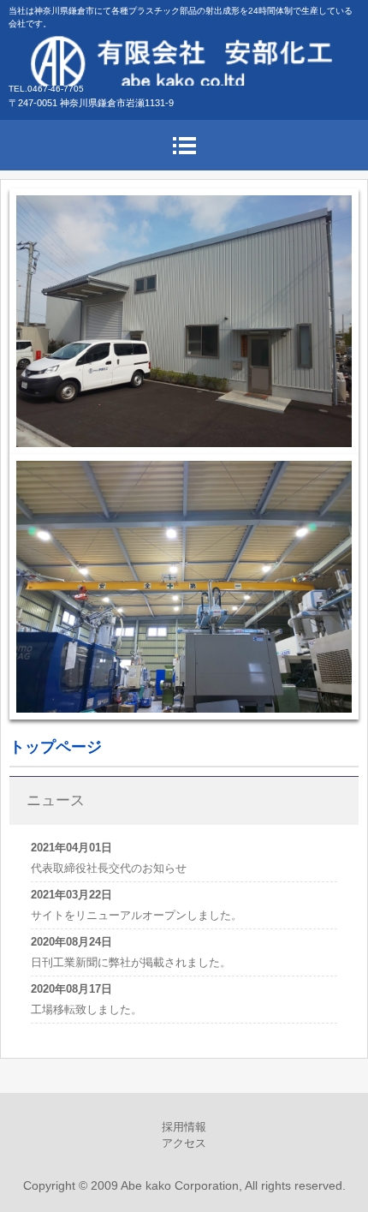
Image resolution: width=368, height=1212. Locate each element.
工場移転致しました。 (86, 1009)
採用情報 (184, 1126)
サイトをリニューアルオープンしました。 (136, 915)
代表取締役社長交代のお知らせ (109, 868)
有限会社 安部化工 (184, 60)
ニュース (56, 800)
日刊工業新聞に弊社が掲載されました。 (131, 962)
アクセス (184, 1143)
